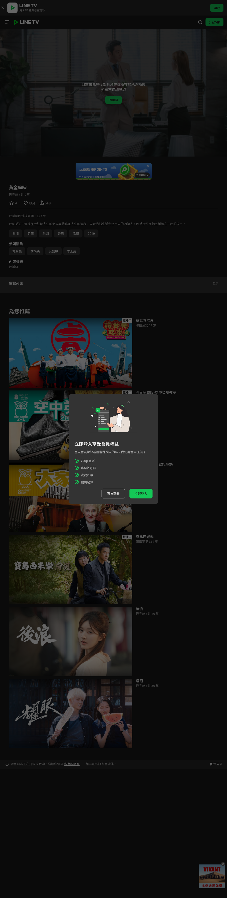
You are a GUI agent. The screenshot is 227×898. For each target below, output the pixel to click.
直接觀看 (113, 493)
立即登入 (141, 493)
